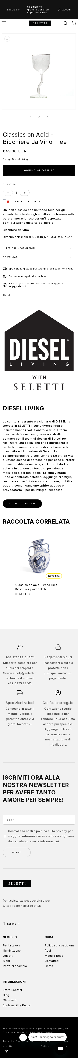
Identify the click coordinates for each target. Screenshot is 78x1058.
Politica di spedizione (60, 945)
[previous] (31, 116)
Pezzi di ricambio (15, 966)
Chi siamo (9, 1000)
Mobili (7, 961)
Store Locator (12, 990)
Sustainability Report (17, 1005)
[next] (47, 116)
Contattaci (52, 961)
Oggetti (8, 955)
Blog (6, 995)
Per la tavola (11, 945)
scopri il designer (22, 503)
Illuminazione (12, 950)
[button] (65, 23)
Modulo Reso (54, 955)
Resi (48, 950)
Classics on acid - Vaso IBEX (36, 585)
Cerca (49, 966)
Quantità (9, 184)
